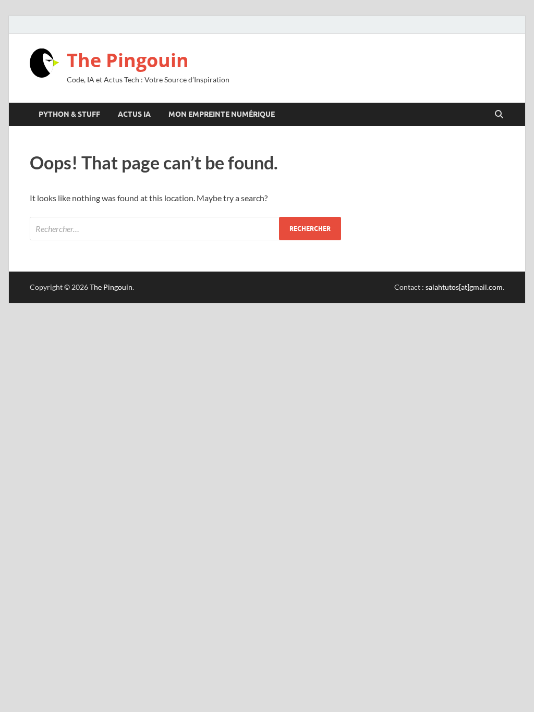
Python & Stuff (69, 114)
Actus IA (134, 114)
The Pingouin (128, 60)
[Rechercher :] (185, 228)
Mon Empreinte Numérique (221, 114)
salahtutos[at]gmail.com (464, 287)
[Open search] (499, 115)
